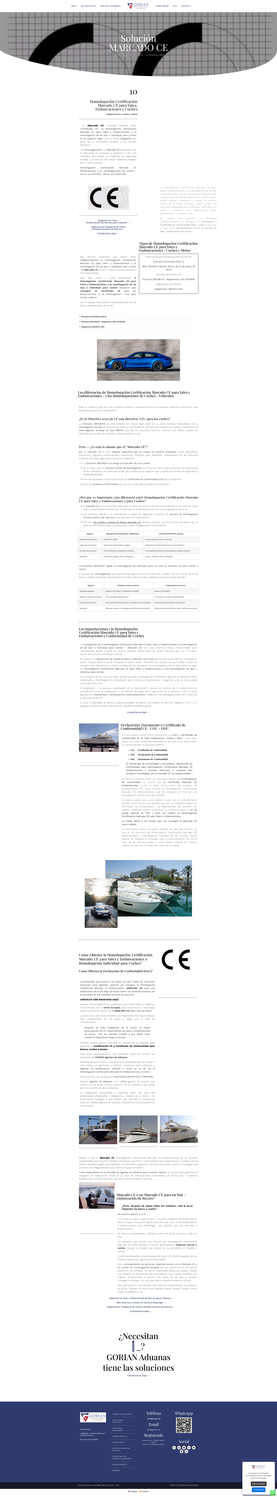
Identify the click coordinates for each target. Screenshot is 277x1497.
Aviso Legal (85, 1429)
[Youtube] (184, 1448)
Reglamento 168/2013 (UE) (93, 327)
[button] (138, 316)
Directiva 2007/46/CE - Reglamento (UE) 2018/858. (103, 322)
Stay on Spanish (258, 1484)
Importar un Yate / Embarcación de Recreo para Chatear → (108, 221)
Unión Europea (112, 1007)
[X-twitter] (189, 1448)
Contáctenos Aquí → (108, 233)
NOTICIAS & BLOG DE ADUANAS (121, 1449)
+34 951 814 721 (154, 1419)
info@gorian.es (154, 1430)
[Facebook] (181, 1451)
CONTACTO (186, 6)
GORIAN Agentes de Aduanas (111, 1057)
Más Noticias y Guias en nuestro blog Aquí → (141, 1302)
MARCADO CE (122, 1010)
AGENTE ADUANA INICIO (122, 1414)
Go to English (258, 1490)
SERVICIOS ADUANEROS (110, 6)
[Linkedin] (194, 1448)
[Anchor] (186, 1451)
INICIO (74, 6)
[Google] (179, 1448)
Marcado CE (91, 269)
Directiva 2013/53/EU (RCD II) (94, 317)
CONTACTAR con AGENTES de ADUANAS (122, 1457)
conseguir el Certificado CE (100, 290)
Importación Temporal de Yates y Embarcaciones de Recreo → (108, 228)
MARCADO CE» (135, 988)
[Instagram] (174, 1448)
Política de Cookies (89, 1439)
